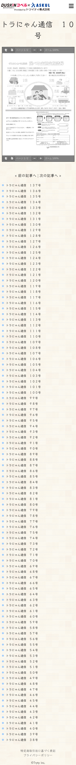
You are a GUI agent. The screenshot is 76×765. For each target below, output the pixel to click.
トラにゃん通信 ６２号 (21, 605)
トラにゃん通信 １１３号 (23, 319)
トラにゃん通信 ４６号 (21, 694)
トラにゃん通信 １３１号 (23, 218)
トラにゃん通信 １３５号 (23, 196)
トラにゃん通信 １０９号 (23, 342)
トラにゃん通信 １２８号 (23, 235)
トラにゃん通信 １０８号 (23, 347)
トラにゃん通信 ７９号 (21, 510)
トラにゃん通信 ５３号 (21, 655)
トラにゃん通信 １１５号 (23, 308)
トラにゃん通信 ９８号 (21, 403)
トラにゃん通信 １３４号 (23, 202)
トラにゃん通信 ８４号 (21, 482)
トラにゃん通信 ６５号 (21, 588)
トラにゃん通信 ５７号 (21, 633)
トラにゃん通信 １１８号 (23, 291)
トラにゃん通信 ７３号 (21, 543)
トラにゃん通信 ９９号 (21, 398)
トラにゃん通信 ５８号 (21, 627)
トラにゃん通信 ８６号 (21, 470)
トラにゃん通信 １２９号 (23, 230)
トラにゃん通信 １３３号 (23, 207)
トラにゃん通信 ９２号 (21, 437)
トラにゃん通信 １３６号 (23, 190)
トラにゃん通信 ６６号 (21, 583)
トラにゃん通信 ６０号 (21, 616)
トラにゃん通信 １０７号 (23, 353)
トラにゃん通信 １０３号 (23, 375)
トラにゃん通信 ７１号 (21, 554)
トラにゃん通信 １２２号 (23, 269)
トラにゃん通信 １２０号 (23, 280)
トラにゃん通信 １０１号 (23, 386)
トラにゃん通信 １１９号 (23, 286)
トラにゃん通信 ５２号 (21, 661)
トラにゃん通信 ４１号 (21, 723)
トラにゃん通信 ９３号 (21, 431)
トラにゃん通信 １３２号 (23, 213)
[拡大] (41, 50)
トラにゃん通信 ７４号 (21, 538)
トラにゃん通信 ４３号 (21, 711)
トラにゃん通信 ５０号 (21, 672)
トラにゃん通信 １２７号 (23, 241)
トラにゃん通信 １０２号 (23, 381)
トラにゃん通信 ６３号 (21, 599)
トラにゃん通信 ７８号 (21, 515)
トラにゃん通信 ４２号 (21, 717)
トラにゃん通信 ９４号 (21, 426)
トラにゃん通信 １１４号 (23, 314)
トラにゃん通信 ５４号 (21, 650)
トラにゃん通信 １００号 (23, 392)
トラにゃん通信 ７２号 (21, 549)
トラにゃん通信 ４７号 (21, 689)
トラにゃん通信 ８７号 (21, 465)
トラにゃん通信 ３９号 (21, 734)
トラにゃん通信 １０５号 (23, 364)
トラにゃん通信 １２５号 (23, 252)
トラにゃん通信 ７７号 (21, 521)
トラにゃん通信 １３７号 (23, 185)
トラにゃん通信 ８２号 (21, 493)
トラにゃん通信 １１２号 (23, 325)
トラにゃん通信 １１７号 (23, 297)
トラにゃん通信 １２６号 (23, 246)
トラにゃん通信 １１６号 (23, 302)
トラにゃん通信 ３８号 (21, 739)
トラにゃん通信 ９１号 (21, 442)
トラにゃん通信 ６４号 (21, 594)
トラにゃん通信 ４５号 (21, 700)
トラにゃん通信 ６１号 (21, 610)
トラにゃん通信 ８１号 (21, 498)
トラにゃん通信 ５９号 (21, 622)
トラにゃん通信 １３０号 (23, 224)
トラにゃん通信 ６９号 (21, 566)
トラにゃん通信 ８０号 (21, 504)
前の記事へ (27, 175)
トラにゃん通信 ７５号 (21, 532)
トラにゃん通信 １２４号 (23, 257)
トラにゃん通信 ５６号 (21, 638)
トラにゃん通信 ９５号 (21, 420)
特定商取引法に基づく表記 (38, 750)
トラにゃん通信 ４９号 (21, 678)
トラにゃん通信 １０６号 (23, 358)
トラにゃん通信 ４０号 (21, 728)
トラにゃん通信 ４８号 (21, 683)
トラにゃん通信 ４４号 (21, 706)
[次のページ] (12, 50)
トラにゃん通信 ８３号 (21, 487)
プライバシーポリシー (38, 755)
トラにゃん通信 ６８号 (21, 571)
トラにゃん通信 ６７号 (21, 577)
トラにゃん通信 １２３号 (23, 263)
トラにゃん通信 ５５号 (21, 644)
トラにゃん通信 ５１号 (21, 666)
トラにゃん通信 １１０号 (23, 336)
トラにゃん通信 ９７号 (21, 409)
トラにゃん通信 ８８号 (21, 459)
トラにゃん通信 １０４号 (23, 370)
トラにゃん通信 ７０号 (21, 560)
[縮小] (34, 50)
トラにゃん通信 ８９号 (21, 454)
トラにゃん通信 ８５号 (21, 476)
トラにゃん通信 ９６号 (21, 414)
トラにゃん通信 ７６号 (21, 526)
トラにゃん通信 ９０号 (21, 448)
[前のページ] (6, 50)
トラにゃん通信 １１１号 (23, 330)
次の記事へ (49, 175)
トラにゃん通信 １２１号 (23, 274)
